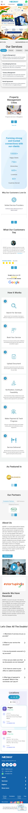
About (4, 777)
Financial (11, 50)
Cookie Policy (19, 797)
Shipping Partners (14, 504)
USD (4, 4)
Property (4, 50)
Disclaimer (12, 796)
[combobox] (14, 27)
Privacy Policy (5, 797)
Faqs (25, 796)
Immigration (19, 50)
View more (7, 556)
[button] (8, 121)
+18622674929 (11, 4)
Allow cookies (22, 808)
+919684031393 (10, 723)
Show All (14, 125)
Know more (5, 788)
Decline (21, 805)
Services (5, 781)
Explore (4, 784)
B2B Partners (20, 501)
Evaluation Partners (8, 501)
